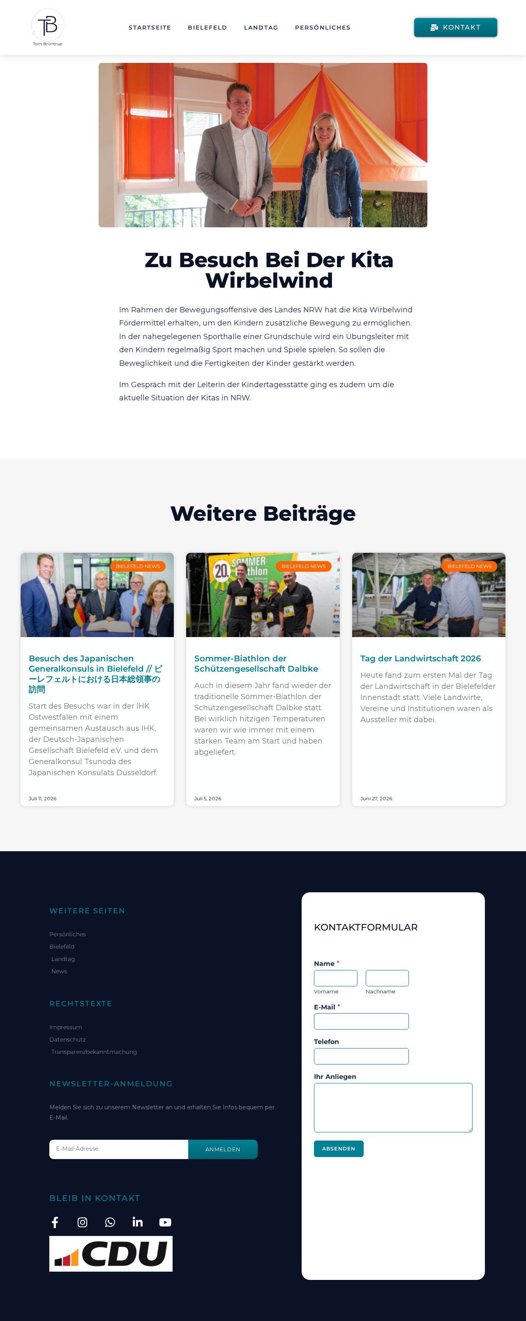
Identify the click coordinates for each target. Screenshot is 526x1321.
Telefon (326, 1042)
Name (326, 964)
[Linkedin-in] (137, 1222)
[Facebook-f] (54, 1222)
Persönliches (323, 27)
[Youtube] (165, 1222)
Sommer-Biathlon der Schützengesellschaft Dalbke (256, 664)
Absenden (339, 1148)
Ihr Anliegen (335, 1077)
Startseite (150, 27)
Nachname (380, 991)
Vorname (326, 991)
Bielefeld (208, 27)
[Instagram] (82, 1222)
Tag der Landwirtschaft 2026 (420, 658)
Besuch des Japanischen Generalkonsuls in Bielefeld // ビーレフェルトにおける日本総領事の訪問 (95, 674)
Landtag (261, 27)
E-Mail (327, 1007)
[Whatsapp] (109, 1222)
